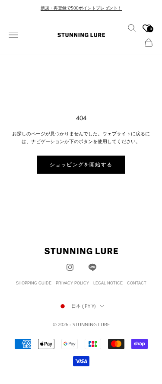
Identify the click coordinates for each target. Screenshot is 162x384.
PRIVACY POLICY (72, 283)
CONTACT (136, 283)
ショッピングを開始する (81, 164)
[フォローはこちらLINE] (92, 267)
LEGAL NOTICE (108, 283)
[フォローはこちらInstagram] (70, 267)
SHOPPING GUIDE (33, 283)
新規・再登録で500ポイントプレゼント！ (81, 8)
